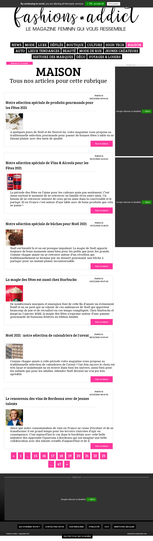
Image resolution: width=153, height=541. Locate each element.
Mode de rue (90, 50)
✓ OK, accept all (95, 3)
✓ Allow (146, 111)
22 (95, 455)
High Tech (115, 44)
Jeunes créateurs (121, 50)
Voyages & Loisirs (105, 56)
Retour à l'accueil (19, 63)
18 (61, 455)
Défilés (56, 44)
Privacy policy (128, 4)
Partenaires (76, 526)
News (17, 44)
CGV (106, 526)
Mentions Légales (124, 526)
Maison (134, 44)
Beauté (69, 50)
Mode (30, 44)
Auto (20, 50)
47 (59, 464)
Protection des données (77, 536)
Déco (80, 56)
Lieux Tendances (43, 50)
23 (103, 455)
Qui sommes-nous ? (29, 526)
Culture (94, 44)
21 (86, 455)
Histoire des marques (53, 56)
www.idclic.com (141, 533)
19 (70, 455)
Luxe (42, 44)
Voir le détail (101, 143)
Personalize (113, 4)
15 (35, 455)
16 (44, 455)
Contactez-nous (54, 526)
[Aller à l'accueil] (76, 16)
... (27, 455)
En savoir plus (14, 121)
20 (78, 455)
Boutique (75, 44)
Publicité (94, 526)
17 (52, 455)
